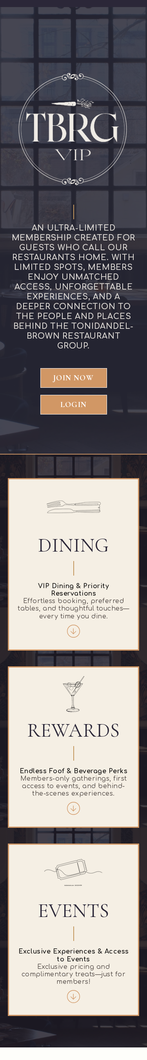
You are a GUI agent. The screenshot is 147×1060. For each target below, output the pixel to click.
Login (73, 404)
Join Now (73, 378)
